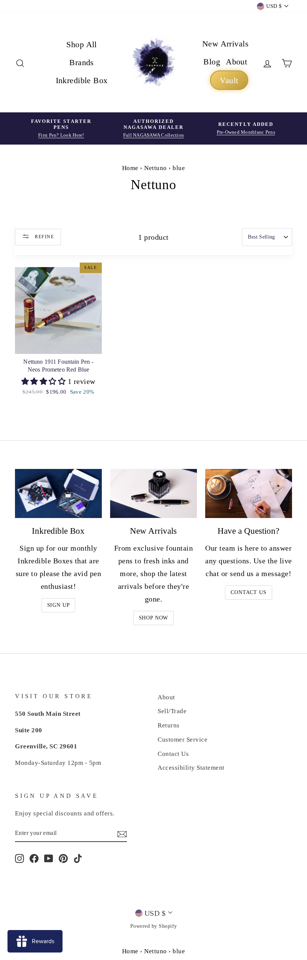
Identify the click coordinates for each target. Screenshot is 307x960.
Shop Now (153, 618)
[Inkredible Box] (58, 493)
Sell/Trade (172, 711)
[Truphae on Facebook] (34, 858)
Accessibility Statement (191, 767)
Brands (81, 62)
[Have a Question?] (248, 493)
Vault (229, 80)
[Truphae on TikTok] (77, 858)
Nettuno (155, 168)
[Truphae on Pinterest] (63, 858)
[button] (44, 381)
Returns (169, 725)
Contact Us (248, 592)
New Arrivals (225, 43)
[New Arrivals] (153, 493)
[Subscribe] (122, 833)
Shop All (81, 44)
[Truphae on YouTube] (48, 858)
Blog (211, 61)
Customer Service (182, 739)
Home (130, 168)
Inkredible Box (82, 80)
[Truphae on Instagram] (19, 858)
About (236, 61)
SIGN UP (58, 605)
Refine (43, 236)
